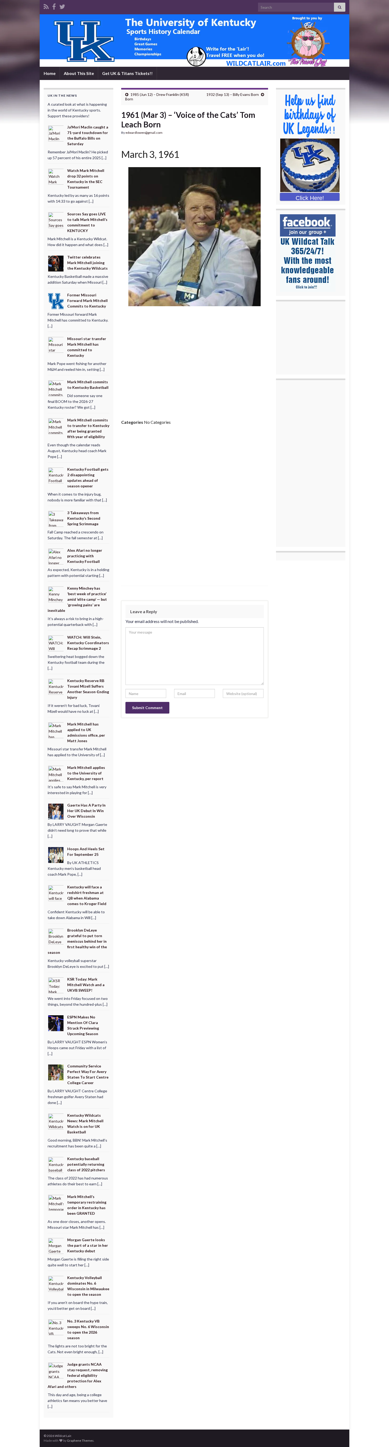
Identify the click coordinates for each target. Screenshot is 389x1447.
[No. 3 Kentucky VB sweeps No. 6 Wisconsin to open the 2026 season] (56, 1326)
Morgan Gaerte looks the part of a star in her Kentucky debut (87, 1245)
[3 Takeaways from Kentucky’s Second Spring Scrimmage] (56, 518)
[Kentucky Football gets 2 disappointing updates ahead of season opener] (56, 475)
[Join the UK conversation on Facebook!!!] (54, 6)
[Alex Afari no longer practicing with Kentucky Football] (56, 556)
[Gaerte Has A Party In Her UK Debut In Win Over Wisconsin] (56, 811)
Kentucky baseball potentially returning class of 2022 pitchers (86, 1164)
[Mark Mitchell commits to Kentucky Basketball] (56, 387)
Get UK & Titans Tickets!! (127, 73)
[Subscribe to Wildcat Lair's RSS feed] (46, 6)
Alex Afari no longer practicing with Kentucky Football (84, 556)
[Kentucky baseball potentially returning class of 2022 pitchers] (56, 1164)
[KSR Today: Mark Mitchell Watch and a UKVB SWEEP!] (56, 985)
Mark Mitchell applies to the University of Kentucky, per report (86, 773)
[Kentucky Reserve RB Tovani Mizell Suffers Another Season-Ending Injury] (56, 686)
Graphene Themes (80, 1440)
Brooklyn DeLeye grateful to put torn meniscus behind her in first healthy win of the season (77, 941)
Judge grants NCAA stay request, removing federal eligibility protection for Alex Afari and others (78, 1375)
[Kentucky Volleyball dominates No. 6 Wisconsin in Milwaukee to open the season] (56, 1283)
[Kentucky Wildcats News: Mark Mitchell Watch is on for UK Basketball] (56, 1121)
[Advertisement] (194, 365)
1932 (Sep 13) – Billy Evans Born (232, 94)
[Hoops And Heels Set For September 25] (56, 854)
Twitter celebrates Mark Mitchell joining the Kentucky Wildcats (87, 262)
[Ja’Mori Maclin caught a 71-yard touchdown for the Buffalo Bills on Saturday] (56, 133)
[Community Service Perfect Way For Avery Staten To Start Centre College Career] (56, 1072)
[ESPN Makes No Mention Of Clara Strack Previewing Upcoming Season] (56, 1023)
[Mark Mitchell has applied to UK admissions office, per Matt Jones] (56, 730)
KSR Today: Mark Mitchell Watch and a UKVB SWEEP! (86, 984)
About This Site (79, 73)
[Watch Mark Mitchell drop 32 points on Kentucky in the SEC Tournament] (56, 176)
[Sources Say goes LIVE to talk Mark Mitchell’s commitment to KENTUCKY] (56, 219)
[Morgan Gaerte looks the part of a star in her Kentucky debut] (56, 1245)
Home (50, 73)
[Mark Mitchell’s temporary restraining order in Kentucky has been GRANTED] (56, 1202)
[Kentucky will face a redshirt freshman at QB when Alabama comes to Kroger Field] (56, 892)
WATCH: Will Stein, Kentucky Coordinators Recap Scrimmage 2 (88, 643)
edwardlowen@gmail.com (143, 133)
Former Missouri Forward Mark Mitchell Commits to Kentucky (87, 300)
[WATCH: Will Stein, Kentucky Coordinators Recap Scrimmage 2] (56, 642)
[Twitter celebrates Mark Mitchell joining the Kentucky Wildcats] (56, 263)
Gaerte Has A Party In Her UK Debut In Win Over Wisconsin (86, 810)
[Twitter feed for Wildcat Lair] (62, 6)
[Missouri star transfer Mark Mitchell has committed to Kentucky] (56, 344)
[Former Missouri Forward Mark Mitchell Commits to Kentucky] (56, 301)
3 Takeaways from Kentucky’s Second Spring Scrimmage (83, 518)
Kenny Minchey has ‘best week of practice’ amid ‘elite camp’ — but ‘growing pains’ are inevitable (77, 599)
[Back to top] (377, 1435)
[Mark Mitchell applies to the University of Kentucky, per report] (56, 773)
